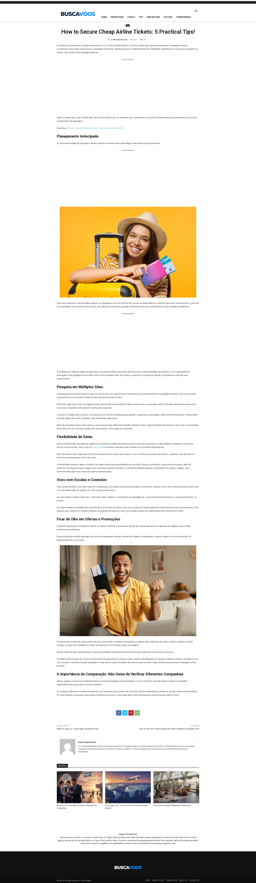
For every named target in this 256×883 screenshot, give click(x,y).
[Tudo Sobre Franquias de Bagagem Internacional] (176, 787)
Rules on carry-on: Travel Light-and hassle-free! (78, 729)
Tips (128, 25)
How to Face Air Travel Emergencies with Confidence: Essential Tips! (169, 729)
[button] (196, 10)
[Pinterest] (131, 713)
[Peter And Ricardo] (109, 39)
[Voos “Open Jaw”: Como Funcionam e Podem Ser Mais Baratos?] (128, 787)
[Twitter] (125, 713)
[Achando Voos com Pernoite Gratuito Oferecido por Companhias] (80, 787)
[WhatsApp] (137, 713)
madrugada (97, 447)
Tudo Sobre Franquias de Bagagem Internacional (172, 805)
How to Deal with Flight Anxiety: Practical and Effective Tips (96, 128)
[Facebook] (118, 713)
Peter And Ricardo (120, 40)
